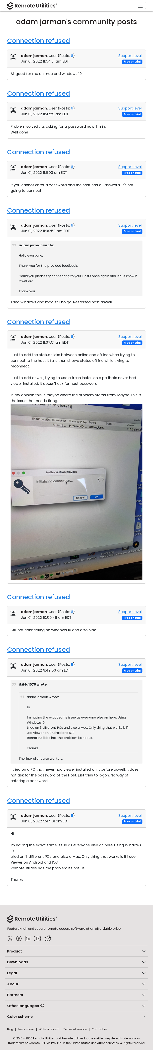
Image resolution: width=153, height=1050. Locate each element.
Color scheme (20, 1016)
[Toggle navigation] (140, 5)
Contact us (99, 1029)
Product (14, 951)
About (13, 983)
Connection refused (38, 40)
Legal (12, 972)
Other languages (23, 1005)
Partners (15, 994)
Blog (10, 1029)
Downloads (17, 961)
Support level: (130, 55)
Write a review (49, 1029)
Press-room (26, 1029)
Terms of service (75, 1029)
